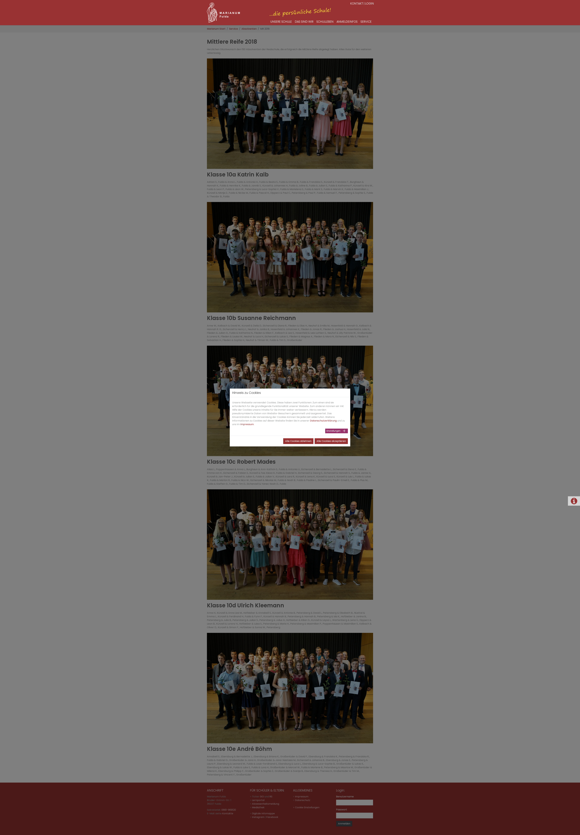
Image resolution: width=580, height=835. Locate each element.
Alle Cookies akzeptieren (331, 441)
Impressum (247, 424)
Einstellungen (333, 430)
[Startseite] (223, 12)
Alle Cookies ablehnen (298, 441)
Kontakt (356, 4)
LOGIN (369, 4)
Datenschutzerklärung (323, 420)
